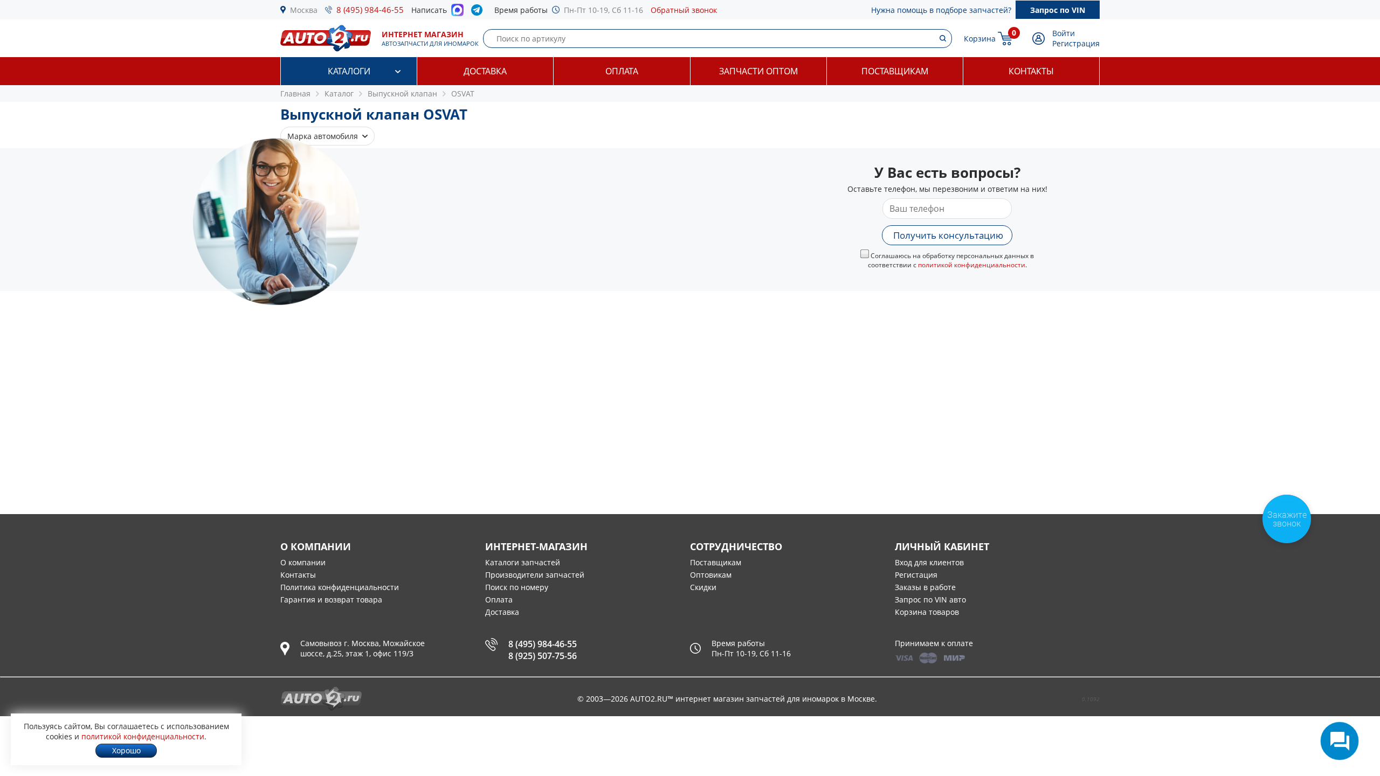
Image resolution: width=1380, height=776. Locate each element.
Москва (304, 10)
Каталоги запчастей (522, 562)
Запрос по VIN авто (930, 599)
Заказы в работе (925, 587)
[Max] (457, 13)
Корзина (980, 38)
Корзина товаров (927, 612)
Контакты (1031, 71)
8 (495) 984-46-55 (370, 9)
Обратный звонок (684, 10)
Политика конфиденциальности (339, 587)
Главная (295, 93)
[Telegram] (479, 12)
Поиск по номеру (516, 587)
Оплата (621, 71)
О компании (303, 562)
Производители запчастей (534, 575)
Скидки (703, 587)
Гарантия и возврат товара (331, 599)
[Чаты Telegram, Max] (1339, 741)
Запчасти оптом (758, 71)
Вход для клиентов (929, 562)
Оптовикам (711, 575)
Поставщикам (894, 71)
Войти (1063, 33)
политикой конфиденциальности (971, 264)
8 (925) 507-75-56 (542, 656)
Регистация (916, 575)
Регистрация (1076, 43)
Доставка (485, 71)
